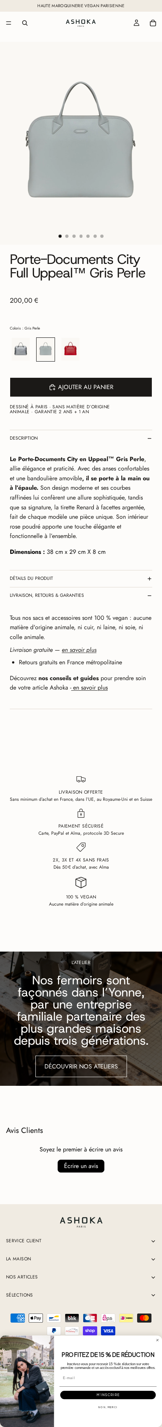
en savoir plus (89, 687)
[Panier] (153, 23)
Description (24, 438)
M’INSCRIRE (108, 1395)
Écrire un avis (81, 1166)
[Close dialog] (157, 1340)
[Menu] (8, 23)
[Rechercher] (25, 23)
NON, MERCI (108, 1407)
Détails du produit (31, 578)
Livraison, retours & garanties (47, 595)
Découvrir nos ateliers (81, 1066)
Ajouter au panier (85, 387)
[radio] (21, 349)
